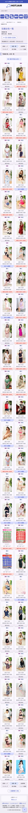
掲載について (22, 803)
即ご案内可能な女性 (13, 59)
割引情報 (14, 49)
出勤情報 (23, 46)
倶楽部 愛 (19, 22)
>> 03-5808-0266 (9, 37)
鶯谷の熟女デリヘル (11, 22)
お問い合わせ (5, 803)
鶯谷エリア (14, 799)
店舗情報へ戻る (14, 791)
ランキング (5, 49)
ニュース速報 (23, 49)
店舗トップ (5, 46)
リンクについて (14, 803)
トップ (3, 22)
